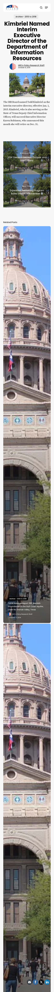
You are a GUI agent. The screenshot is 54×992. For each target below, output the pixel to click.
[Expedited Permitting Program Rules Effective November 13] (27, 190)
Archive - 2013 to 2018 (26, 16)
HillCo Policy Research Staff (31, 65)
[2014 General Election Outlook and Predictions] (27, 157)
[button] (46, 7)
